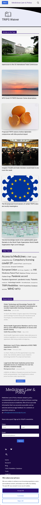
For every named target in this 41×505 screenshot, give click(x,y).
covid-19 (7, 263)
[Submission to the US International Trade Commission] (20, 49)
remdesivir (4, 282)
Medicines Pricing (25, 273)
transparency (34, 282)
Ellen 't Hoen (17, 332)
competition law (7, 260)
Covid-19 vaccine (27, 263)
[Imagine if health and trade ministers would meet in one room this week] (20, 152)
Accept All (20, 490)
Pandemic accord (20, 276)
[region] (20, 490)
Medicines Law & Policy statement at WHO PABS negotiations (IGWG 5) (20, 346)
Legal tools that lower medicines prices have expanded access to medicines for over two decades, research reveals (19, 364)
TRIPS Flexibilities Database (28, 286)
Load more (20, 381)
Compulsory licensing (23, 260)
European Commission (17, 266)
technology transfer (14, 282)
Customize (20, 496)
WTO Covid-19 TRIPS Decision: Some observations (19, 98)
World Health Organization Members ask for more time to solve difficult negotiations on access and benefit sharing (20, 327)
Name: (4, 424)
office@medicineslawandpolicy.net (15, 412)
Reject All (20, 501)
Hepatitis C (27, 270)
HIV (31, 270)
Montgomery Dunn (9, 369)
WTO (17, 289)
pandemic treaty (24, 279)
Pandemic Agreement (9, 279)
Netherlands (34, 273)
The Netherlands (25, 282)
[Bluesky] (11, 449)
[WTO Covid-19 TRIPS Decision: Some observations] (20, 83)
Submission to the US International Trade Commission (20, 64)
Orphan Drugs (6, 276)
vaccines (4, 289)
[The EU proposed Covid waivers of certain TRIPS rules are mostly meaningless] (20, 188)
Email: (4, 432)
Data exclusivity (6, 266)
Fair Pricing (20, 270)
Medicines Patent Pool (10, 273)
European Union (9, 270)
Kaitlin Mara (7, 310)
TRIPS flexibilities (10, 285)
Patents (34, 279)
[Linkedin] (6, 449)
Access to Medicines (14, 256)
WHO (11, 289)
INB (35, 270)
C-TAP (28, 257)
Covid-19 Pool (17, 263)
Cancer (34, 257)
